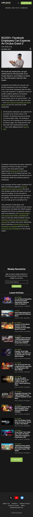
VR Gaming (18, 297)
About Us (6, 503)
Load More (17, 460)
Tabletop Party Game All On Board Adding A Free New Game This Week (22, 448)
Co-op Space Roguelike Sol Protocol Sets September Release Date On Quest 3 (23, 301)
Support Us (26, 3)
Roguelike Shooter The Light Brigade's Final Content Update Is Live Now (23, 395)
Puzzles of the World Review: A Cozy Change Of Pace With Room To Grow (22, 326)
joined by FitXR (15, 171)
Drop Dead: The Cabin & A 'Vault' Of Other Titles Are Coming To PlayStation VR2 (22, 434)
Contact (15, 503)
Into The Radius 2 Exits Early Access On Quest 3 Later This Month (23, 422)
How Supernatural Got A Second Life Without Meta (23, 314)
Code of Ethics (13, 505)
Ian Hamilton (6, 46)
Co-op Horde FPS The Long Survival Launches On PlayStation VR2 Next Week (23, 367)
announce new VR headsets (10, 228)
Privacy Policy (25, 503)
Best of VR (15, 8)
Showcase (24, 8)
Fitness (17, 310)
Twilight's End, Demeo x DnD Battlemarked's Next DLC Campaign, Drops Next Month (23, 340)
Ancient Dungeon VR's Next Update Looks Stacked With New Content (23, 409)
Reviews (8, 8)
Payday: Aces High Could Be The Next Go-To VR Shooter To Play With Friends (23, 353)
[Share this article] (30, 48)
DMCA (23, 505)
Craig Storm (19, 318)
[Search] (18, 3)
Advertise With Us (16, 507)
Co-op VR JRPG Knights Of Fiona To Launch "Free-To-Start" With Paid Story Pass (22, 381)
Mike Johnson (19, 306)
